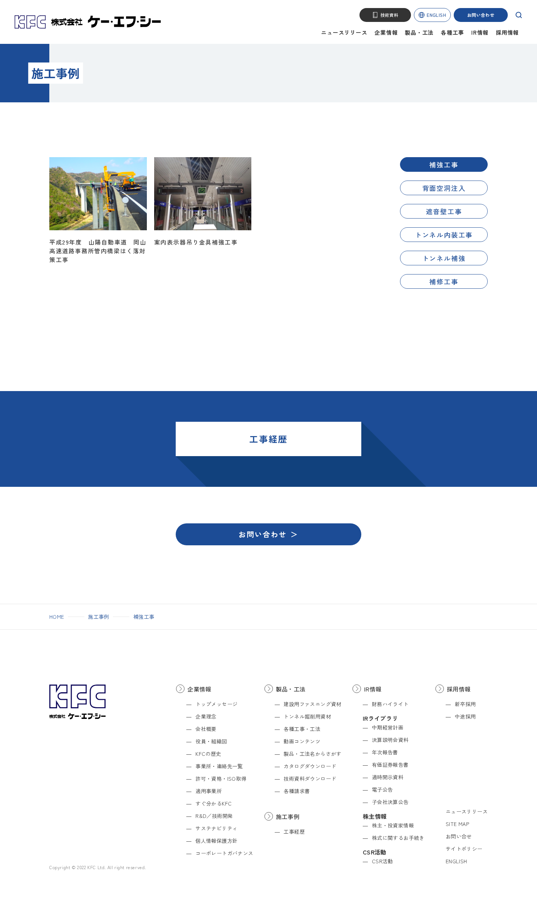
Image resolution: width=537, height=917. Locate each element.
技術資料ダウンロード (309, 778)
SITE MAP (457, 823)
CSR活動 (382, 861)
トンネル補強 (444, 258)
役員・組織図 (211, 741)
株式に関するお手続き (398, 837)
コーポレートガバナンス (224, 853)
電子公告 (382, 789)
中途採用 (465, 716)
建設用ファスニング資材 (312, 704)
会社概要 (206, 728)
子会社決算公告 (390, 802)
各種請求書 (296, 791)
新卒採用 (465, 704)
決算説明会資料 (390, 739)
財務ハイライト (390, 704)
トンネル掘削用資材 (307, 716)
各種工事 (452, 32)
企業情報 (385, 32)
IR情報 (479, 32)
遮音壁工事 (444, 211)
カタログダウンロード (309, 766)
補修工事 (443, 281)
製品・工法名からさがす (312, 753)
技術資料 (389, 15)
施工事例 (98, 616)
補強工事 (443, 164)
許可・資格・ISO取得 (220, 778)
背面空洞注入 (444, 188)
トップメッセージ (216, 704)
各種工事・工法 (301, 728)
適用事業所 (208, 791)
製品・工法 (419, 32)
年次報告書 (385, 752)
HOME (56, 616)
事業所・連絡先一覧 (219, 766)
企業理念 (206, 716)
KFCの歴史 (208, 753)
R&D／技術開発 (214, 815)
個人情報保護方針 (216, 840)
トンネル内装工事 (444, 234)
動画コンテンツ (301, 741)
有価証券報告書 (390, 764)
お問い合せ (459, 836)
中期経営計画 (387, 727)
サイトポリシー (464, 848)
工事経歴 (294, 831)
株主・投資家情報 (393, 825)
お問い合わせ (480, 15)
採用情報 (507, 32)
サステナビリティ (216, 828)
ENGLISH (436, 15)
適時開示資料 (387, 777)
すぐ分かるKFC (213, 803)
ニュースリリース (344, 32)
